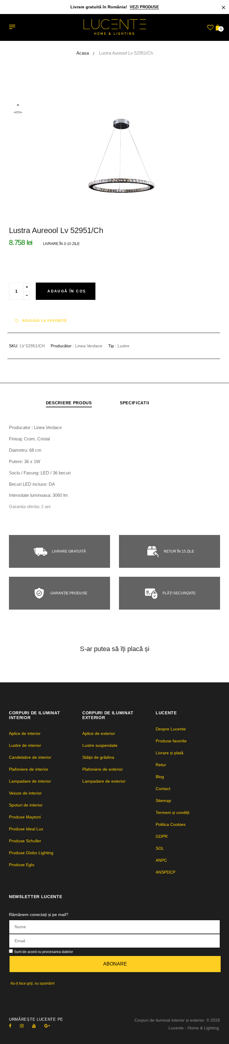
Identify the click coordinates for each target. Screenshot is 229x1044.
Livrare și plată (169, 752)
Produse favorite (171, 740)
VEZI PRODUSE (144, 7)
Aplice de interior (25, 733)
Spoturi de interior (26, 805)
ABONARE (115, 963)
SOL (160, 848)
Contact (163, 788)
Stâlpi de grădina (98, 757)
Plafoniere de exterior (102, 769)
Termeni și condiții (172, 812)
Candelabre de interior (30, 757)
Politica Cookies (170, 824)
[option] (129, 155)
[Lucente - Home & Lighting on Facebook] (10, 1025)
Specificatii (134, 402)
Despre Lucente (171, 729)
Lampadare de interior (30, 781)
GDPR (162, 836)
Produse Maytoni (25, 817)
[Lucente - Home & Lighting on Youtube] (34, 1025)
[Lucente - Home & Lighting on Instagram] (22, 1025)
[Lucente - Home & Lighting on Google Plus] (47, 1025)
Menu (13, 27)
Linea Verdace (88, 345)
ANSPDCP (165, 872)
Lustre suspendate (99, 745)
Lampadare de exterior (104, 781)
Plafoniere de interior (28, 769)
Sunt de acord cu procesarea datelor (43, 952)
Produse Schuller (25, 840)
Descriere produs (69, 402)
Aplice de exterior (98, 733)
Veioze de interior (25, 793)
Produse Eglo (21, 864)
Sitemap (163, 800)
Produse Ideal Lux (26, 828)
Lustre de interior (25, 745)
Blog (160, 776)
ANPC (161, 860)
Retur (161, 764)
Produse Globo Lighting (31, 852)
